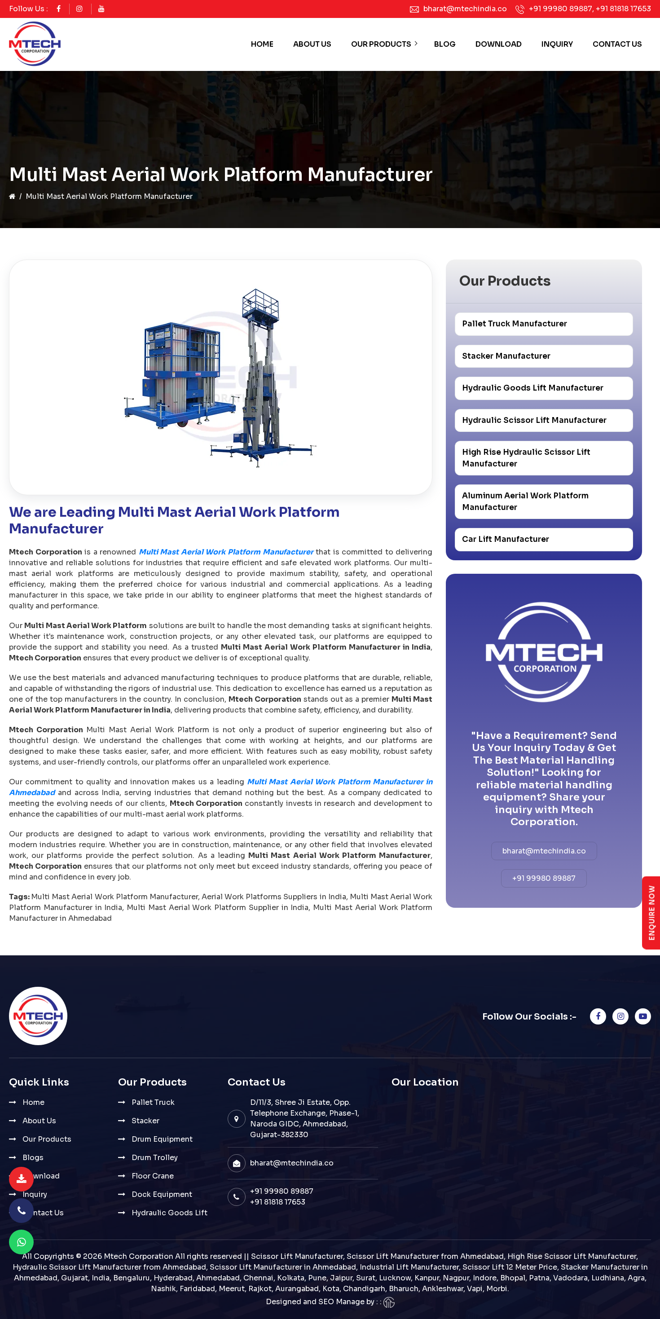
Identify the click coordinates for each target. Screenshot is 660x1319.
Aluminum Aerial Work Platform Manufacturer (525, 501)
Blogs (33, 1157)
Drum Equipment (162, 1139)
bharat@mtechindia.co (465, 8)
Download (498, 44)
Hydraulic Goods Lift (169, 1213)
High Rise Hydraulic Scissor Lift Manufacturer (526, 458)
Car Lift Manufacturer (505, 539)
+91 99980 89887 (560, 8)
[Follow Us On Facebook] (59, 8)
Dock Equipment (162, 1194)
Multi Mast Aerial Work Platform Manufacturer (226, 552)
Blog (445, 44)
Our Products (381, 44)
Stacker (145, 1121)
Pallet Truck (153, 1102)
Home (262, 44)
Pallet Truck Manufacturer (514, 324)
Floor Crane (153, 1176)
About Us (312, 44)
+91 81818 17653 (623, 8)
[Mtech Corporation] (35, 44)
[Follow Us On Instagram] (79, 8)
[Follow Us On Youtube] (101, 8)
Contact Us (617, 44)
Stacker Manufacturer (506, 356)
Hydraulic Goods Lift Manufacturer (532, 388)
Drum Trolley (155, 1157)
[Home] (12, 196)
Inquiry (557, 44)
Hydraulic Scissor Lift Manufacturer (534, 420)
